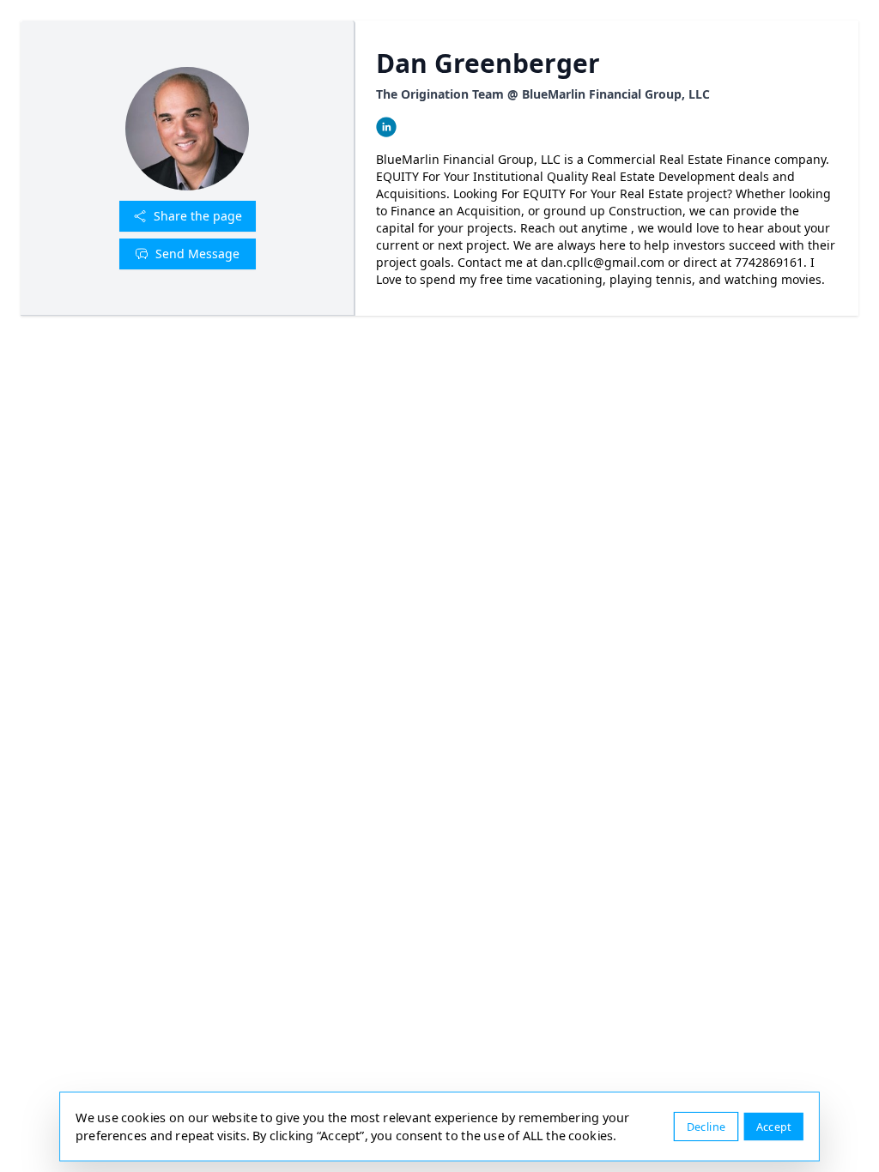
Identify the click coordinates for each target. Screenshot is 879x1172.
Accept (773, 1126)
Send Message (197, 253)
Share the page (198, 216)
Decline (706, 1126)
